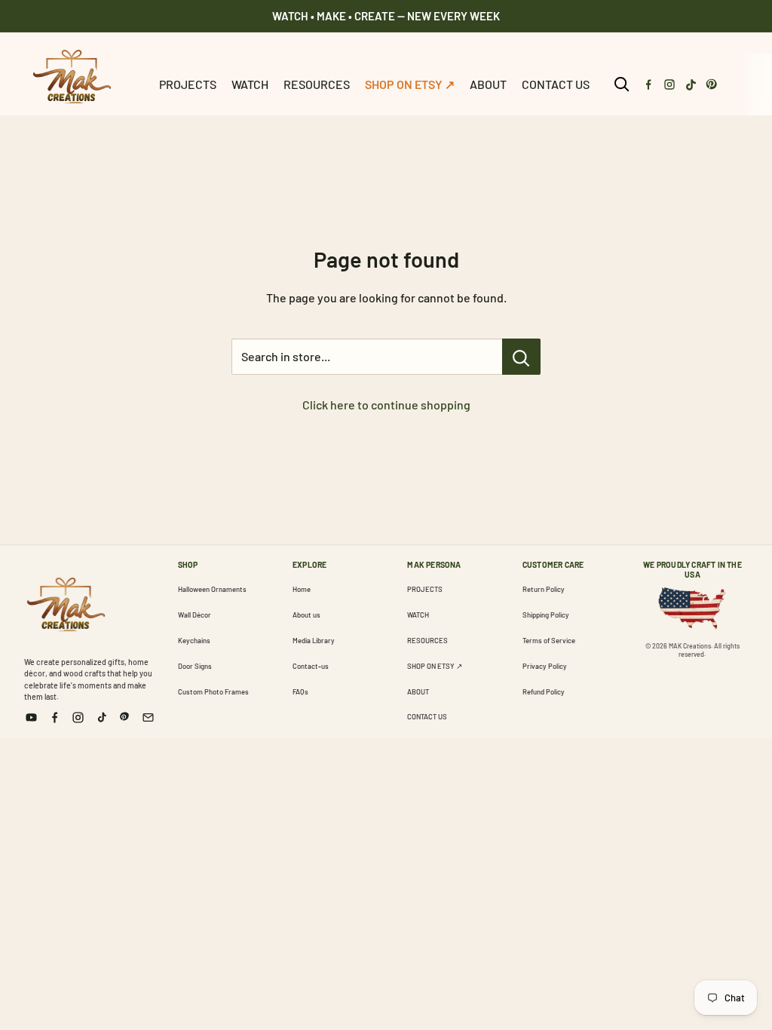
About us (306, 614)
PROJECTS (187, 84)
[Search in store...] (521, 357)
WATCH (249, 84)
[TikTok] (690, 84)
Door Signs (195, 665)
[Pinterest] (711, 84)
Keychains (194, 640)
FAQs (300, 691)
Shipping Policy (545, 614)
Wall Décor (194, 614)
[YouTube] (31, 717)
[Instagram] (669, 84)
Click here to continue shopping (386, 404)
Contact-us (311, 665)
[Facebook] (648, 84)
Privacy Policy (544, 665)
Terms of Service (548, 640)
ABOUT (488, 84)
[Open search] (622, 84)
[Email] (148, 717)
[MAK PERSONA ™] (65, 601)
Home (302, 588)
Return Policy (543, 588)
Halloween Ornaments (212, 588)
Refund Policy (543, 691)
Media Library (314, 640)
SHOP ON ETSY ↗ (410, 84)
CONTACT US (556, 84)
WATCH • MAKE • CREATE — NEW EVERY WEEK (386, 16)
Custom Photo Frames (213, 691)
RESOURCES (316, 84)
